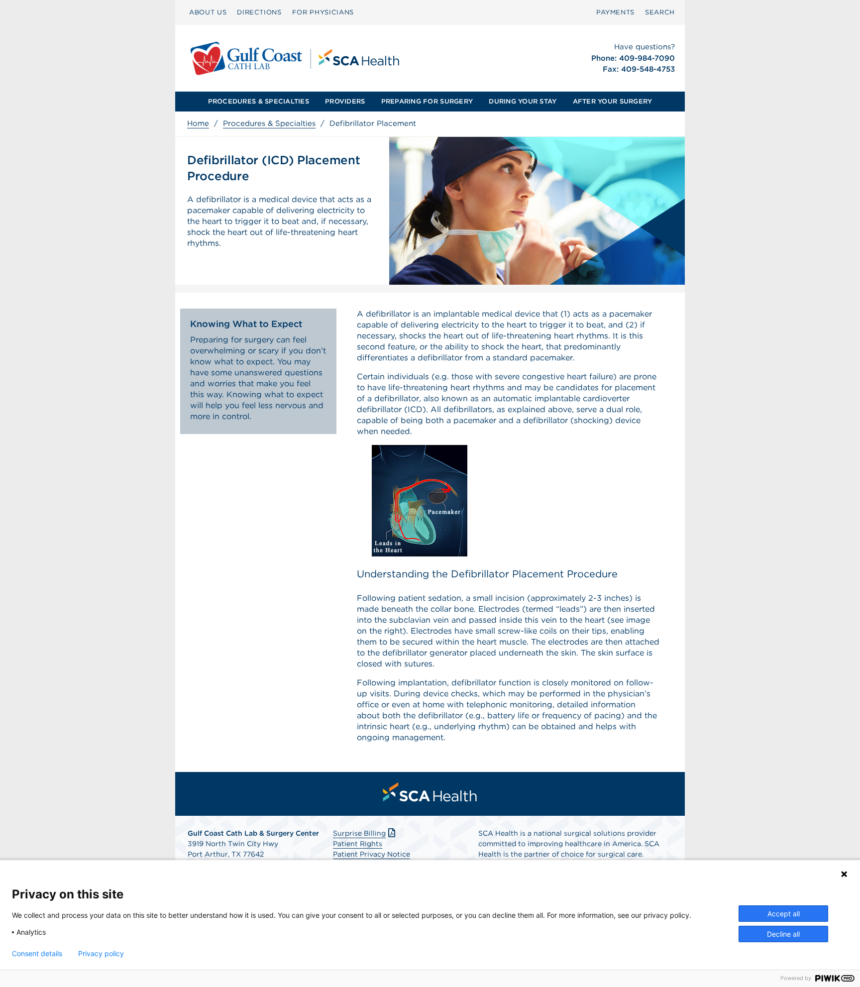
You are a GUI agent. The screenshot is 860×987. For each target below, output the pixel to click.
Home (198, 123)
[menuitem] (207, 12)
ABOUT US (207, 12)
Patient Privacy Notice (371, 854)
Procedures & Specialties (269, 123)
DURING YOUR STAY (522, 101)
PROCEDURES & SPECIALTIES (258, 101)
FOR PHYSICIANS (323, 12)
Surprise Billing (359, 833)
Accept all (783, 913)
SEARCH (660, 12)
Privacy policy (101, 954)
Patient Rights (357, 844)
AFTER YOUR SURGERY (612, 101)
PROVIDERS (345, 101)
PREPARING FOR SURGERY (427, 101)
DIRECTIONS (259, 12)
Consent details (37, 954)
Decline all (783, 934)
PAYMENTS (615, 12)
